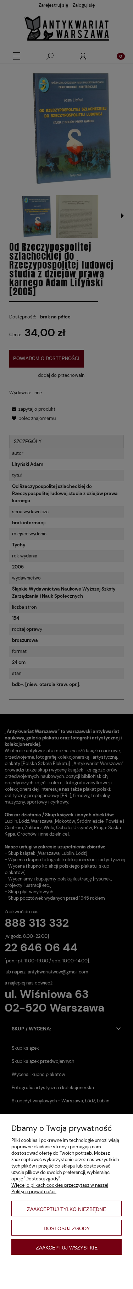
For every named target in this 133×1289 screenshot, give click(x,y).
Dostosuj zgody (67, 1228)
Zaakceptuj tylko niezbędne (66, 1209)
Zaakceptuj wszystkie (67, 1248)
